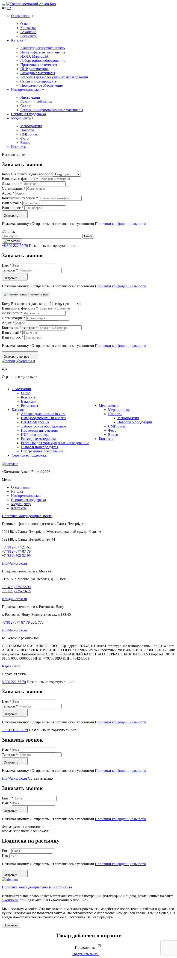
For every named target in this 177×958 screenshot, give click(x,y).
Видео (25, 142)
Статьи (25, 106)
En (9, 8)
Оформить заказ (85, 954)
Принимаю (11, 925)
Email (7, 798)
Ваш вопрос (13, 208)
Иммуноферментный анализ (42, 52)
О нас (24, 24)
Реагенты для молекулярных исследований (54, 77)
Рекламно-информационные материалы (51, 110)
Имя (6, 265)
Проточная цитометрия (38, 65)
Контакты (28, 28)
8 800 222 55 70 (14, 682)
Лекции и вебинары (36, 101)
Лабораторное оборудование (42, 60)
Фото (24, 138)
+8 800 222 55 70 (15, 246)
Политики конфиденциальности (120, 224)
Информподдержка (26, 89)
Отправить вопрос (17, 356)
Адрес (8, 193)
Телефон (10, 270)
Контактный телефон (20, 198)
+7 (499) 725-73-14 (16, 591)
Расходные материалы (37, 73)
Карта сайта (11, 666)
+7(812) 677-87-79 (16, 622)
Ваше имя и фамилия (20, 179)
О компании (20, 16)
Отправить (12, 215)
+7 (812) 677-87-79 (16, 551)
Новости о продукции (134, 422)
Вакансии (28, 32)
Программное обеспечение (41, 85)
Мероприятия (31, 126)
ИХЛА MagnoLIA (34, 56)
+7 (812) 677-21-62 (16, 547)
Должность (12, 184)
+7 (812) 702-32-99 (16, 555)
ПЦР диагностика (34, 69)
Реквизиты (28, 36)
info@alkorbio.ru (14, 563)
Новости (27, 130)
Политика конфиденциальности (27, 516)
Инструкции (30, 97)
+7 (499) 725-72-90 (16, 587)
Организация (13, 188)
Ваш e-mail (11, 203)
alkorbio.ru (10, 900)
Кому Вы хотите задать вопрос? (27, 174)
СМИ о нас (29, 134)
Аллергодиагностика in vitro (42, 48)
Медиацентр (21, 118)
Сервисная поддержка (28, 114)
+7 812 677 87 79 (15, 730)
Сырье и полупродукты (38, 81)
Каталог (17, 40)
